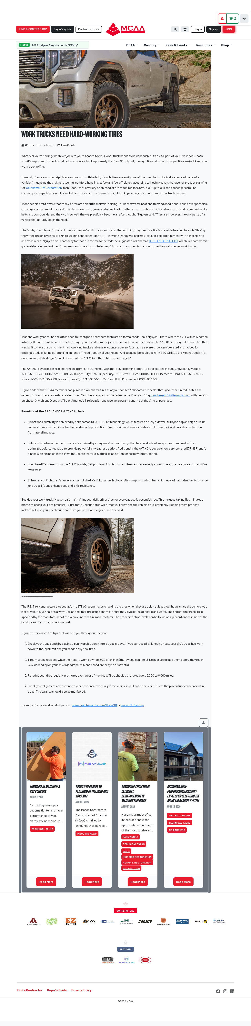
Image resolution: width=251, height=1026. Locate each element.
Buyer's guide (63, 29)
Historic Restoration (137, 856)
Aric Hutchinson (180, 815)
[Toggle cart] (244, 18)
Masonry (150, 45)
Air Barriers (177, 830)
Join (229, 29)
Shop (225, 45)
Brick (126, 851)
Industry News (87, 833)
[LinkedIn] (232, 990)
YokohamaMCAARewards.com (170, 395)
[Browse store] (185, 29)
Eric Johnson (45, 145)
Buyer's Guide (57, 990)
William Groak (66, 145)
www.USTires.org (132, 705)
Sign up (213, 29)
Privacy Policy (81, 990)
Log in (198, 29)
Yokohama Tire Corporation (44, 187)
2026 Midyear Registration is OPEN (53, 45)
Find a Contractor (29, 990)
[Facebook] (218, 990)
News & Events (176, 45)
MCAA (130, 45)
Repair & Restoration (137, 862)
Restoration (131, 868)
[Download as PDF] (203, 722)
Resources (204, 45)
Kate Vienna (130, 836)
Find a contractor (33, 29)
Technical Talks (42, 829)
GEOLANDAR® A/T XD (163, 241)
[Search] (175, 29)
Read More (46, 881)
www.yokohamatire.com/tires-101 (94, 705)
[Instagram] (225, 990)
